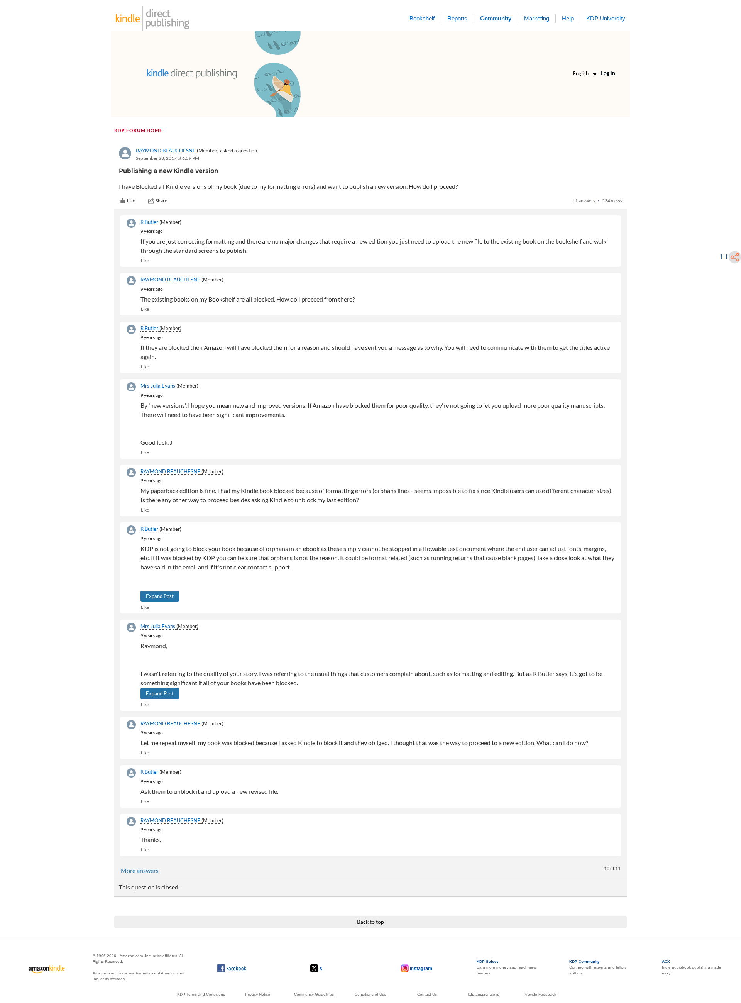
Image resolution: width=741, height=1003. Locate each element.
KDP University (605, 18)
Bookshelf (422, 18)
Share (161, 200)
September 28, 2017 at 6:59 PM (167, 158)
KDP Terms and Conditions (201, 994)
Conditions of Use (370, 994)
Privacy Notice (257, 994)
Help (568, 18)
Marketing (536, 18)
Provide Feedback (540, 994)
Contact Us (427, 994)
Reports (457, 18)
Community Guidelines (314, 994)
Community (495, 18)
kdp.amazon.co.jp (483, 994)
